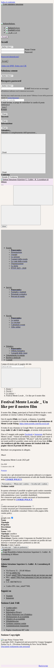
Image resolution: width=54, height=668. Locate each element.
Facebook (29, 434)
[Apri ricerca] (33, 195)
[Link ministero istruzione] (12, 4)
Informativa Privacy (14, 612)
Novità (8, 391)
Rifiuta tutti (21, 484)
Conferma (13, 177)
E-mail (27, 88)
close (4, 226)
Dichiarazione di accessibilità (17, 617)
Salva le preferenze (20, 547)
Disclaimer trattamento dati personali (15, 646)
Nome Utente (30, 49)
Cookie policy (11, 608)
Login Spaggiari (13, 98)
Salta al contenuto (8, 2)
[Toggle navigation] (21, 215)
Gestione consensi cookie (16, 623)
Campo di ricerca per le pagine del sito (16, 364)
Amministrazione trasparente (17, 626)
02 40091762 (15, 573)
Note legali (10, 610)
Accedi (4, 37)
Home (8, 389)
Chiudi (4, 114)
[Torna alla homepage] (27, 181)
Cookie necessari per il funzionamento (16, 506)
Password (28, 52)
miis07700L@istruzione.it (32, 575)
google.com (6, 518)
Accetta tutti (39, 484)
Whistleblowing (12, 621)
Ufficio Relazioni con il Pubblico (19, 614)
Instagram (38, 434)
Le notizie (10, 393)
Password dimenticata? (10, 57)
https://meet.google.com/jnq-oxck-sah (34, 423)
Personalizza (6, 484)
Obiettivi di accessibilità (15, 619)
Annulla (4, 177)
